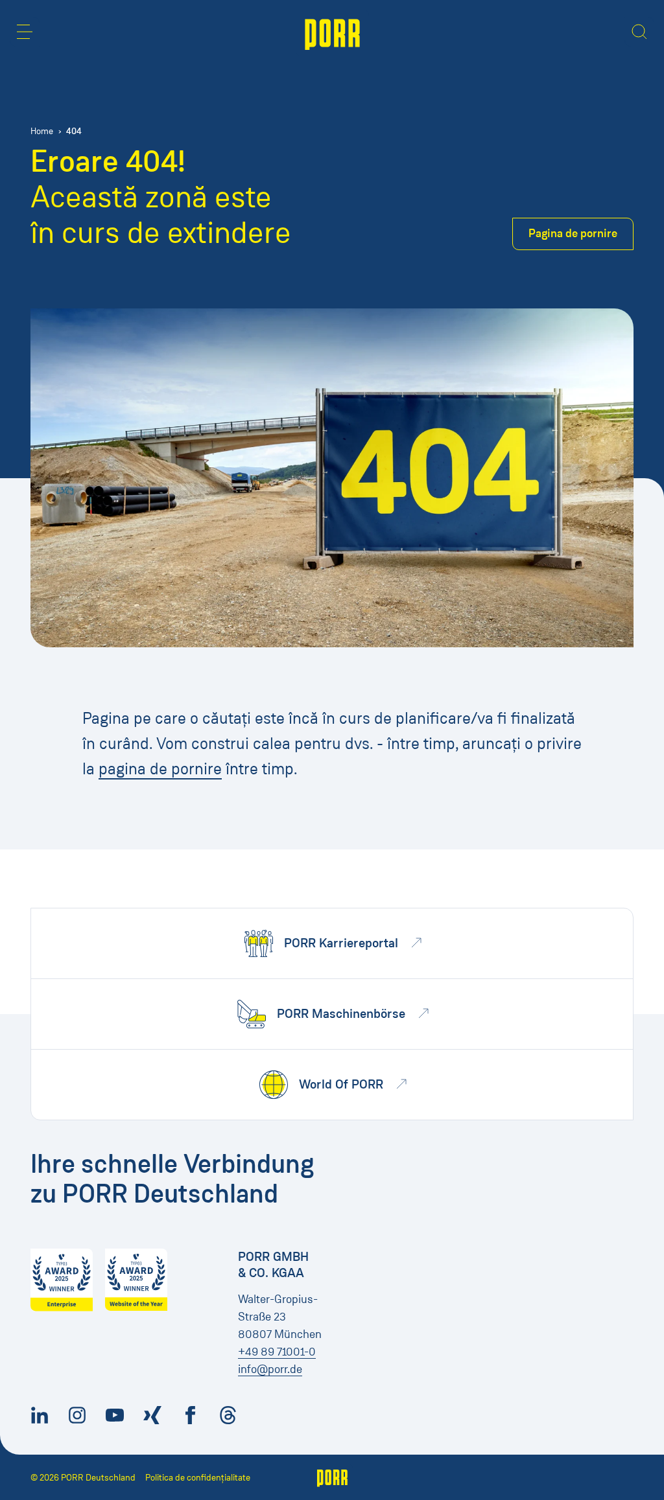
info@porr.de (270, 1369)
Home (41, 131)
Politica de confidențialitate (197, 1477)
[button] (25, 32)
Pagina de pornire (572, 233)
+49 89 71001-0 (277, 1351)
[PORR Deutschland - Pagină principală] (332, 33)
